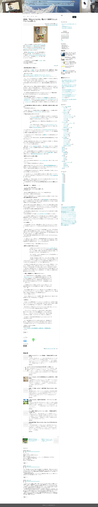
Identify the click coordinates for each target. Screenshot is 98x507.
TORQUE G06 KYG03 (64, 210)
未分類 (64, 159)
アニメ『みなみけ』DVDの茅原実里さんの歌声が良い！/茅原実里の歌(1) (37, 328)
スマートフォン (66, 139)
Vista (72, 210)
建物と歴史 (64, 148)
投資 (62, 150)
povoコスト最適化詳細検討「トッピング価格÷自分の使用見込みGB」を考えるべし (70, 63)
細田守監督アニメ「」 (33, 45)
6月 (63, 176)
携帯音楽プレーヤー (67, 127)
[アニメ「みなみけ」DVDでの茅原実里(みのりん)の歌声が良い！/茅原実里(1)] (25, 379)
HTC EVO (62, 209)
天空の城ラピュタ (27, 100)
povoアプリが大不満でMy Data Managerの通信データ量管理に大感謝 (70, 72)
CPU (70, 207)
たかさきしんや (65, 83)
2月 (63, 181)
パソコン (65, 131)
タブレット (65, 124)
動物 (62, 147)
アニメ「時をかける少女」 (37, 111)
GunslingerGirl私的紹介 (35, 117)
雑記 (65, 225)
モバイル (63, 137)
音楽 (56, 25)
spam (71, 209)
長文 (63, 225)
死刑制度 (65, 152)
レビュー (72, 220)
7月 (63, 175)
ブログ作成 (65, 120)
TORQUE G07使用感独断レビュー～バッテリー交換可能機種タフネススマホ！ (69, 91)
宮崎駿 (45, 97)
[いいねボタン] (24, 463)
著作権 (64, 154)
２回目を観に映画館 (36, 127)
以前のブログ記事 (42, 44)
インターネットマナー (67, 117)
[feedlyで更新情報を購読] (72, 1)
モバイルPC (65, 134)
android (73, 206)
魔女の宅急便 (45, 146)
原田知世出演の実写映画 (47, 129)
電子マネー (65, 166)
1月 (63, 182)
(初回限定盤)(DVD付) (37, 153)
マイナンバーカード (67, 162)
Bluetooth (65, 207)
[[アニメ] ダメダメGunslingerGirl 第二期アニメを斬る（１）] (25, 369)
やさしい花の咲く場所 (44, 160)
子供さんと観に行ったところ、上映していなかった (40, 76)
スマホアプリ (65, 141)
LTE (64, 209)
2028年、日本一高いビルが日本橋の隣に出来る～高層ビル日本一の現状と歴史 (70, 54)
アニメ (56, 23)
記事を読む (30, 364)
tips (73, 209)
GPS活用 (65, 138)
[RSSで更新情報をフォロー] (74, 1)
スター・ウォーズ (66, 109)
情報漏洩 (65, 165)
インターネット (65, 112)
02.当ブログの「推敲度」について (36, 13)
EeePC (72, 207)
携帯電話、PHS (66, 145)
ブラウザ (65, 119)
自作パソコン (65, 135)
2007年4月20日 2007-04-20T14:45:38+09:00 (33, 481)
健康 (64, 163)
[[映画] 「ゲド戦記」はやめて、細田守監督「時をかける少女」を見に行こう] (25, 390)
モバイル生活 (65, 142)
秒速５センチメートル (28, 277)
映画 (70, 223)
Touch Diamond (69, 210)
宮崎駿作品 (35, 146)
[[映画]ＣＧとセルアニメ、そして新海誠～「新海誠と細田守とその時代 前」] (25, 357)
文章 (62, 155)
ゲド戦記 (40, 60)
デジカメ (65, 126)
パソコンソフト (66, 132)
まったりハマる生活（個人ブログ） (35, 1)
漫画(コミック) (66, 110)
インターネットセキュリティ (68, 116)
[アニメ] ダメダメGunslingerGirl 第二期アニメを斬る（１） (41, 366)
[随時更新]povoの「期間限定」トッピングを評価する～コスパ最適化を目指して (70, 58)
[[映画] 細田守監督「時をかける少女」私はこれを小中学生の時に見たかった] (25, 424)
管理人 (28, 480)
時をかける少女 (52, 25)
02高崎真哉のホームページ (67, 26)
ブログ (65, 218)
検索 (62, 15)
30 (68, 38)
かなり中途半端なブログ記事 (42, 213)
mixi (65, 209)
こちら (37, 56)
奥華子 (48, 25)
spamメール (65, 113)
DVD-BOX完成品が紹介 (36, 48)
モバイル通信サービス (67, 144)
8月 (63, 174)
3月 (63, 180)
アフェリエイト (66, 114)
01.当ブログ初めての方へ (26, 13)
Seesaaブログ (68, 209)
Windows (63, 211)
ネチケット (71, 216)
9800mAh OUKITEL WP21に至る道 (66, 206)
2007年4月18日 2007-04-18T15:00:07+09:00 (33, 451)
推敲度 (55, 65)
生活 (62, 161)
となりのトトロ (28, 101)
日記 (64, 158)
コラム (64, 156)
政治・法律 (64, 151)
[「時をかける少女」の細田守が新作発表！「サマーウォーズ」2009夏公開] (25, 401)
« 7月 (62, 40)
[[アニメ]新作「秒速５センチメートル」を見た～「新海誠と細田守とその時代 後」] (25, 413)
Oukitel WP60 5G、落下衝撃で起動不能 (69, 99)
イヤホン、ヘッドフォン (68, 123)
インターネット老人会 (71, 213)
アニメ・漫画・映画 (65, 106)
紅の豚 (31, 147)
